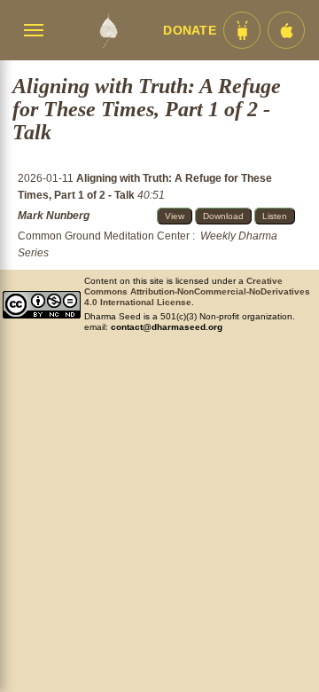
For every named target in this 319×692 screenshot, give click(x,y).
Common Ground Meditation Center (104, 236)
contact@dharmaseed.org (166, 327)
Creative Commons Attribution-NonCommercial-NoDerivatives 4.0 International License (197, 291)
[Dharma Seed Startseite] (108, 30)
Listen (274, 216)
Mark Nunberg (53, 215)
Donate (189, 30)
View (174, 216)
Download (223, 216)
